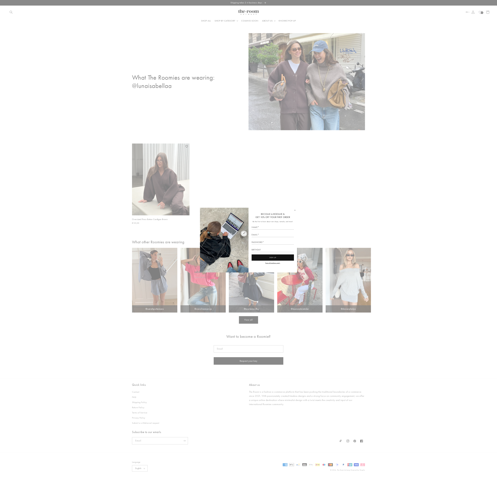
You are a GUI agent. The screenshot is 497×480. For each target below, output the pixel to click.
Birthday (256, 250)
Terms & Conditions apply (272, 263)
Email (255, 235)
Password (257, 242)
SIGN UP (272, 257)
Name (255, 227)
